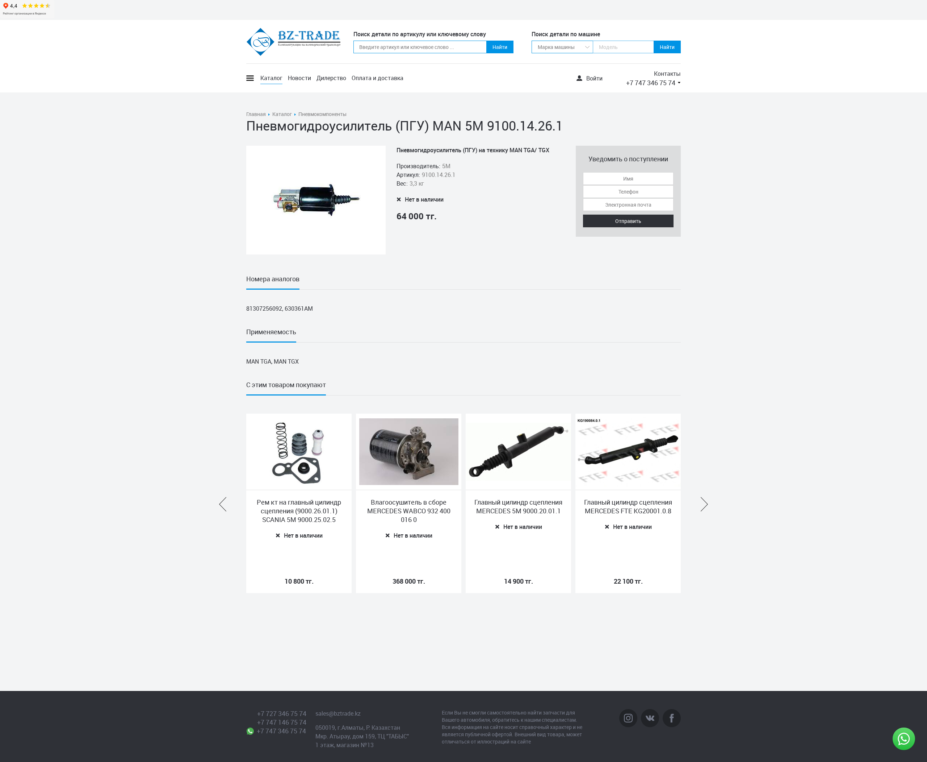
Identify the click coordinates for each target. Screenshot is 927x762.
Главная (256, 114)
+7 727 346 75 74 (281, 713)
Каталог (271, 78)
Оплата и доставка (377, 78)
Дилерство (331, 78)
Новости (299, 78)
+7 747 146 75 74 (281, 722)
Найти (499, 47)
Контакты (667, 74)
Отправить (628, 221)
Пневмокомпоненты (322, 114)
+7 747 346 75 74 (650, 82)
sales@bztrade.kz (338, 713)
